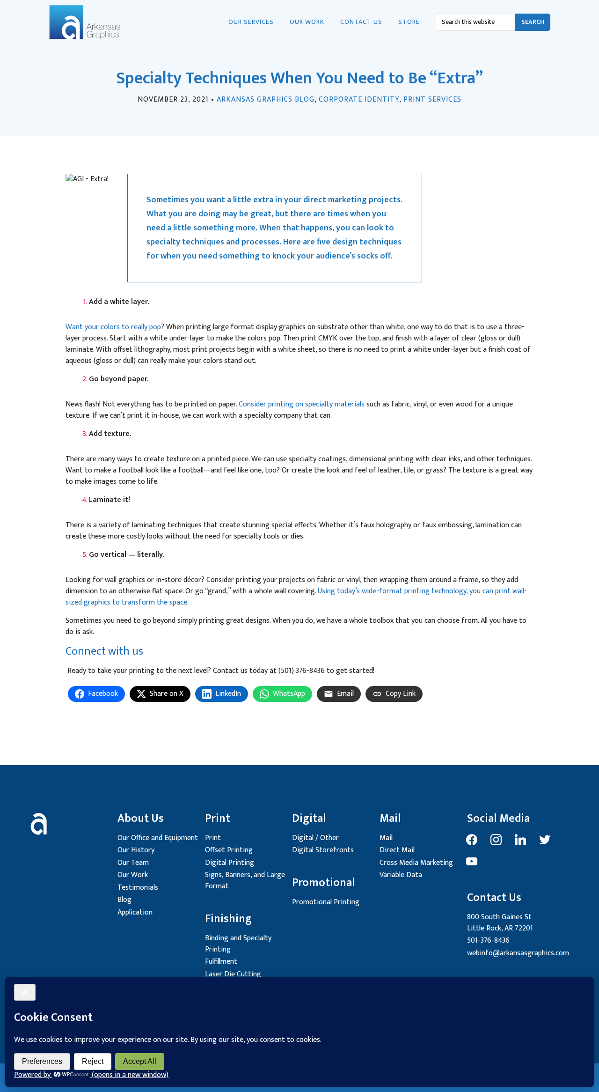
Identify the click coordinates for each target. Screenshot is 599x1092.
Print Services (432, 99)
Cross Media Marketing (416, 862)
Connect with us (104, 651)
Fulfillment (221, 961)
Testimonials (137, 887)
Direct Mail (397, 850)
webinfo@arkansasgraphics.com (518, 953)
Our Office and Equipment (157, 838)
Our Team (133, 862)
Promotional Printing (325, 902)
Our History (135, 850)
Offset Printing (229, 850)
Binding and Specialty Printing (238, 944)
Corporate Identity (359, 99)
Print (213, 838)
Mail (386, 838)
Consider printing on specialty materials (302, 404)
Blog (124, 899)
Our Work (132, 875)
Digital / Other (315, 838)
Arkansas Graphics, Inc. (95, 22)
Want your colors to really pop (113, 327)
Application (135, 912)
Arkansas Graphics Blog (265, 99)
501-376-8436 (488, 940)
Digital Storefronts (323, 850)
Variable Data (401, 875)
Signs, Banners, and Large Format (245, 881)
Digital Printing (229, 862)
